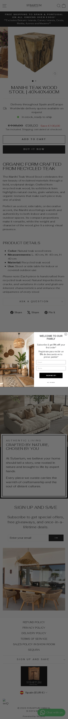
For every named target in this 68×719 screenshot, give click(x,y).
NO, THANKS (51, 382)
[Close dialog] (66, 334)
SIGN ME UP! (51, 375)
